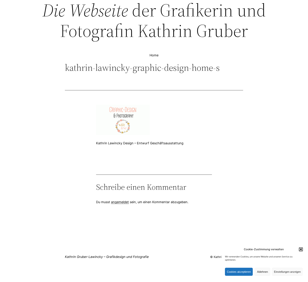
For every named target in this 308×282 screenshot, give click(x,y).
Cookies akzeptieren (239, 271)
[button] (301, 249)
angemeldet (120, 202)
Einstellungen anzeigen (287, 271)
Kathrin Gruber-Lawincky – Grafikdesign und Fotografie (107, 257)
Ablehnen (262, 271)
